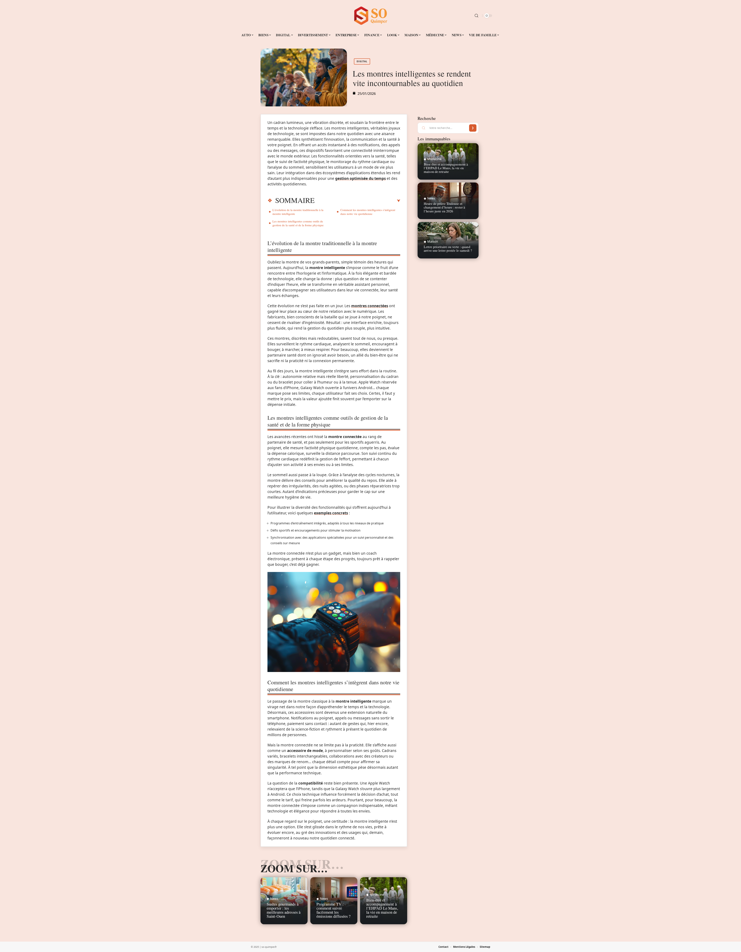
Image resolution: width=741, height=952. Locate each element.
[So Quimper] (370, 15)
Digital (362, 61)
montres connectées (369, 305)
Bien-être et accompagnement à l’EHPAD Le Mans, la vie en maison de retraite (382, 908)
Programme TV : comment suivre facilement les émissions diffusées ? (333, 910)
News (274, 898)
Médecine (377, 894)
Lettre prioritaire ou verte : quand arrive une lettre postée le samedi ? (448, 248)
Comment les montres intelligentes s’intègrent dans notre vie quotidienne (367, 212)
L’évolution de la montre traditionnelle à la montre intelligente (297, 212)
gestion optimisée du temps (360, 178)
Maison (432, 241)
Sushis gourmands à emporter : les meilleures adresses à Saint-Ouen (283, 910)
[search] (476, 15)
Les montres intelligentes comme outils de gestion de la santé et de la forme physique (298, 223)
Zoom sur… (294, 868)
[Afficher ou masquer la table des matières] (357, 200)
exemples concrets (331, 513)
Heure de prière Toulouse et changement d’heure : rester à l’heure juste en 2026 (444, 207)
